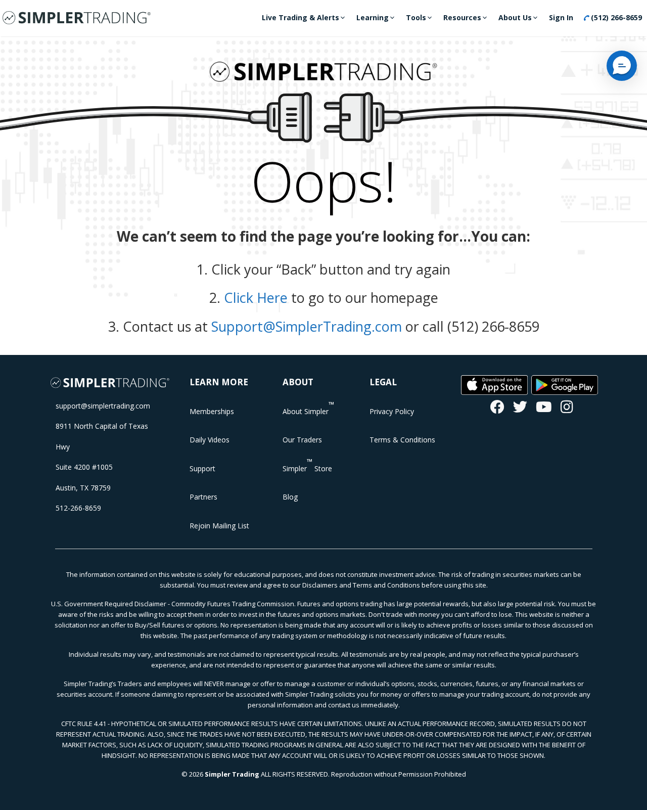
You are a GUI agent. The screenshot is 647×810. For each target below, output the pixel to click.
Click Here (256, 297)
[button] (622, 66)
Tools (416, 17)
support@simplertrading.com (103, 406)
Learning (372, 17)
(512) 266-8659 (615, 17)
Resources (462, 17)
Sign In (561, 17)
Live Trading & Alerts (300, 17)
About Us (515, 17)
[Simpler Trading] (77, 18)
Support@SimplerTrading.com (306, 326)
